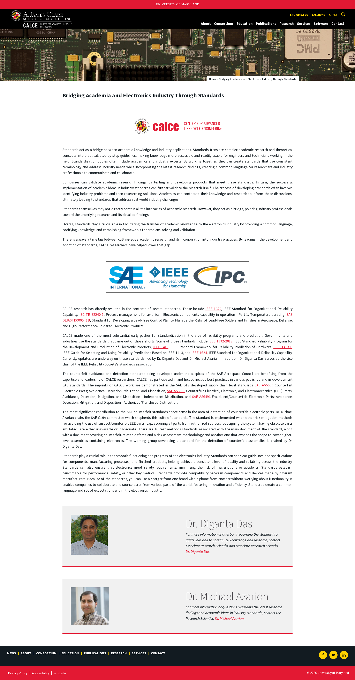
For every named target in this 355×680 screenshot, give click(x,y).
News (11, 653)
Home (212, 79)
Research (286, 23)
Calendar (318, 15)
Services (303, 23)
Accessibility (41, 673)
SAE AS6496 (201, 396)
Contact (337, 23)
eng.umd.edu (299, 15)
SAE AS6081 (176, 390)
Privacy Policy (17, 673)
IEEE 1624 (213, 308)
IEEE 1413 (160, 347)
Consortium (223, 23)
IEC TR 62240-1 (91, 314)
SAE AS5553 (264, 385)
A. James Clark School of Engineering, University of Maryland (44, 12)
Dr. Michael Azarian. (229, 618)
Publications (266, 23)
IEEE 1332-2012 (220, 341)
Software (321, 23)
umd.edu (60, 673)
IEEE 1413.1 (282, 347)
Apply (333, 15)
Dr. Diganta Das (198, 551)
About (206, 23)
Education (244, 23)
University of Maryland (177, 4)
